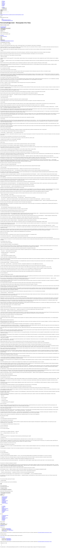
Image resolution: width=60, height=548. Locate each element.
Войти (1, 10)
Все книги (1, 14)
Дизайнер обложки (5, 500)
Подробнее (2, 35)
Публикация (4, 502)
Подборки (17, 14)
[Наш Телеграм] (2, 545)
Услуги (3, 2)
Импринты (5, 14)
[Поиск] (1, 12)
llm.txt (3, 512)
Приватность (4, 509)
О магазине (4, 506)
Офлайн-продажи (4, 496)
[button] (30, 12)
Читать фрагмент (3, 29)
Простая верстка (4, 497)
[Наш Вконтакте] (2, 544)
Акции (3, 5)
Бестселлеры (9, 14)
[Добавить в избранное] (1, 37)
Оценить (5, 36)
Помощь (3, 7)
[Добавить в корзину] (4, 30)
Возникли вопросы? (5, 508)
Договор (3, 511)
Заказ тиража (4, 501)
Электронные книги (5, 515)
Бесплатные (12, 14)
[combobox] (30, 11)
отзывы (4, 40)
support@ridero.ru (8, 528)
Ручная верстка (4, 498)
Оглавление (7, 40)
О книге (1, 40)
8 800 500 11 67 (2, 525)
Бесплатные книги (5, 517)
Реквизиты (3, 510)
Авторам (3, 4)
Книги (3, 507)
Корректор (3, 499)
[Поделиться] (1, 39)
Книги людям (21, 14)
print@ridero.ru (9, 529)
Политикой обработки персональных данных (45, 532)
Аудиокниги (4, 516)
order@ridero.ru (11, 530)
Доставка (3, 520)
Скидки (15, 14)
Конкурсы (3, 3)
